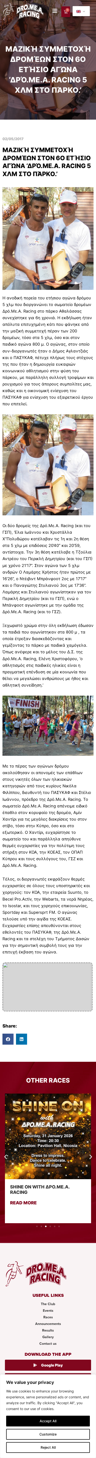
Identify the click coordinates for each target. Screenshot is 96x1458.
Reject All (48, 1447)
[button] (8, 1039)
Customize (48, 1434)
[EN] (81, 11)
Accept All (48, 1421)
